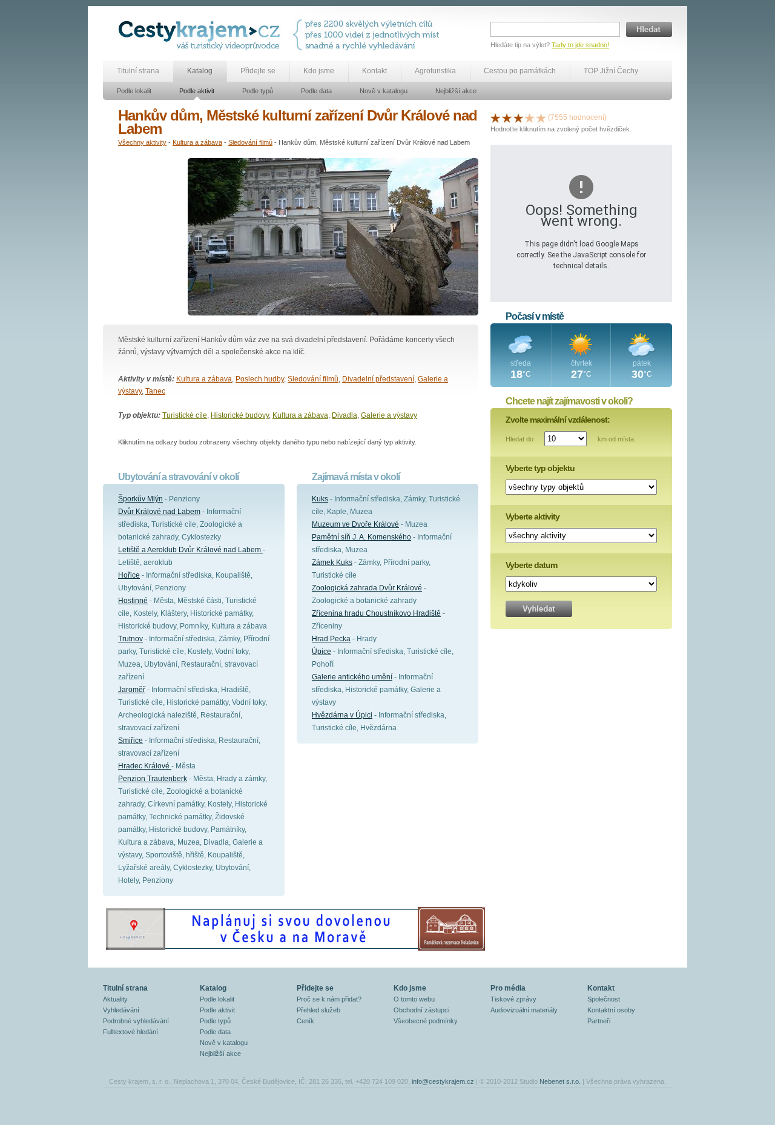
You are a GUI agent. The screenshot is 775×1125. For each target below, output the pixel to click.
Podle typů (257, 90)
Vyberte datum (531, 565)
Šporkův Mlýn (140, 499)
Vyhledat (539, 609)
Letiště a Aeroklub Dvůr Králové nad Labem (190, 550)
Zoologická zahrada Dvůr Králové (367, 588)
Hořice (129, 575)
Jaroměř (131, 689)
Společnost (603, 999)
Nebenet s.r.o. (560, 1081)
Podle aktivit (196, 90)
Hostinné (133, 600)
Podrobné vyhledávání (136, 1020)
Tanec (155, 391)
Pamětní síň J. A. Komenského (361, 537)
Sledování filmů (250, 142)
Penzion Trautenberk (152, 778)
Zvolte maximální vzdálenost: (558, 419)
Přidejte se (257, 71)
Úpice (321, 651)
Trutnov (130, 639)
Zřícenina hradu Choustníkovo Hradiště (376, 613)
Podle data (316, 90)
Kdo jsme (318, 71)
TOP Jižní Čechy (611, 71)
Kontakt (374, 71)
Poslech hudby (260, 379)
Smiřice (130, 740)
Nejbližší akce (456, 90)
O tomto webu (414, 999)
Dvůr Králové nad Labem (159, 511)
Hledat (649, 29)
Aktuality (115, 999)
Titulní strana (138, 71)
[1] (495, 117)
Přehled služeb (318, 1010)
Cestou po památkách (520, 71)
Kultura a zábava (197, 142)
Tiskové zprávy (513, 999)
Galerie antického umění (352, 677)
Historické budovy (240, 415)
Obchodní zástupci (421, 1010)
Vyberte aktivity (532, 516)
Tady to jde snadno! (580, 44)
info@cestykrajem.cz (443, 1081)
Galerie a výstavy (389, 415)
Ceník (305, 1020)
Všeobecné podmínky (426, 1020)
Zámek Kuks (332, 562)
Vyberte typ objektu (540, 468)
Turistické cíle (184, 415)
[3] (518, 117)
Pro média (508, 988)
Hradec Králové (144, 766)
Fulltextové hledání (130, 1031)
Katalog (200, 71)
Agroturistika (435, 71)
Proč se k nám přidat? (329, 999)
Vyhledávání (121, 1010)
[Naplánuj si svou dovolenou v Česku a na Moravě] (295, 950)
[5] (541, 117)
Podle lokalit (134, 90)
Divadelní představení (378, 379)
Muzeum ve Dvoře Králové (355, 524)
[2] (507, 117)
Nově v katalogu (383, 90)
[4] (530, 117)
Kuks (320, 499)
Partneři (598, 1020)
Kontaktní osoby (611, 1010)
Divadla (344, 415)
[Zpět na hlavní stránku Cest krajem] (201, 34)
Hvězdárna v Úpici (342, 715)
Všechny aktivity (142, 142)
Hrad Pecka (331, 639)
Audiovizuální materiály (524, 1010)
